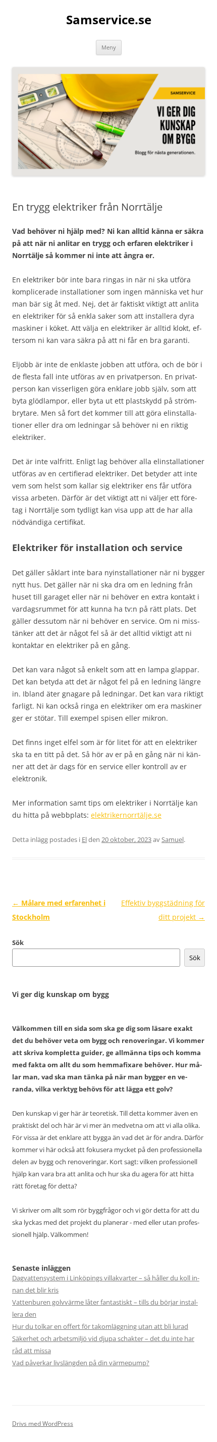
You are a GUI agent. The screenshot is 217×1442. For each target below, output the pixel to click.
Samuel (172, 839)
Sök (18, 942)
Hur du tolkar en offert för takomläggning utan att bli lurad (100, 1326)
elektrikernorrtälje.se (126, 815)
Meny (108, 47)
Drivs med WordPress (42, 1423)
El (84, 839)
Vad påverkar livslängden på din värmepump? (80, 1362)
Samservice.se (108, 20)
